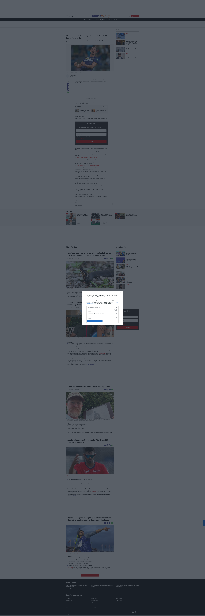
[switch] (115, 310)
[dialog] (102, 308)
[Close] (121, 293)
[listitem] (102, 307)
